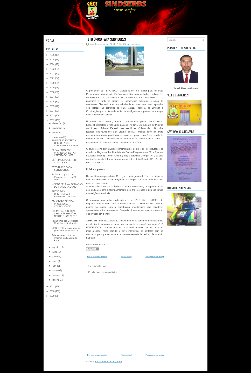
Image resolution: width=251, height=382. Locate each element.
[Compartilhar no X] (94, 249)
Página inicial (126, 256)
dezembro (57, 123)
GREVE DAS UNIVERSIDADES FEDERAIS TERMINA (64, 194)
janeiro (55, 280)
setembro (57, 137)
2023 (52, 69)
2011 (52, 286)
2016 (52, 101)
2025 (52, 59)
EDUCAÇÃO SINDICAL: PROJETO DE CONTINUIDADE (64, 204)
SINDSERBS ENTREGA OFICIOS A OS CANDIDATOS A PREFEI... (66, 143)
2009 (52, 296)
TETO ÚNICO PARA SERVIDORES (62, 168)
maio (54, 261)
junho (55, 256)
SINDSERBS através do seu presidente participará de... (66, 229)
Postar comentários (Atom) (108, 361)
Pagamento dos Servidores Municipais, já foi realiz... (65, 222)
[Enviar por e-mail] (87, 249)
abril (54, 266)
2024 (52, 64)
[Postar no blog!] (91, 249)
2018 (52, 92)
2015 (52, 106)
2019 (52, 87)
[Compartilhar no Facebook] (97, 249)
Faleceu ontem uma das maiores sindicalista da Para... (64, 238)
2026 (52, 55)
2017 (52, 97)
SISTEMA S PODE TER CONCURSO (64, 161)
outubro (56, 132)
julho (54, 252)
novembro (57, 128)
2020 (52, 83)
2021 (52, 78)
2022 (52, 73)
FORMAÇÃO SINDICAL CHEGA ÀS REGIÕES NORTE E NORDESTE (64, 214)
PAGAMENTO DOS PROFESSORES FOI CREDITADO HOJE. (64, 153)
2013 (52, 115)
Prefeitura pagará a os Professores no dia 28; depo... (64, 177)
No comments (133, 44)
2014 (52, 111)
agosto (55, 247)
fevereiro (56, 275)
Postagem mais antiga (154, 256)
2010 (52, 291)
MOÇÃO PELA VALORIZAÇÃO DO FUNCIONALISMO (67, 185)
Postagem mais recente (97, 256)
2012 (52, 120)
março (55, 270)
